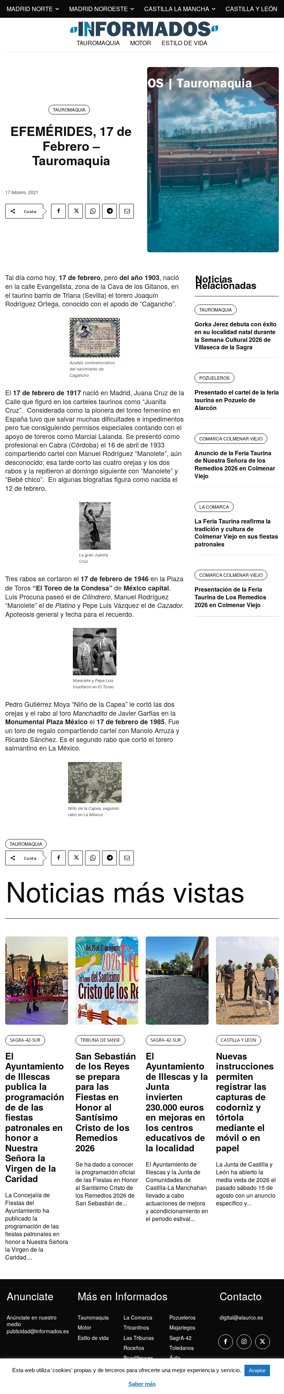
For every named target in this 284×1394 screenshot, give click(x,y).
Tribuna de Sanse (100, 1040)
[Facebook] (58, 211)
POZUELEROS (214, 378)
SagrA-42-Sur (25, 1040)
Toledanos (181, 1347)
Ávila (174, 1357)
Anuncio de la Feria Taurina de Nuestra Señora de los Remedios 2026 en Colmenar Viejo (235, 464)
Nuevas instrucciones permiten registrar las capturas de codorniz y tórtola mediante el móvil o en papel (245, 1101)
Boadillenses (138, 1357)
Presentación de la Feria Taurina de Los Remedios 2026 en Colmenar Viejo (230, 597)
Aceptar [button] (257, 1370)
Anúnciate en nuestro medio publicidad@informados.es (38, 1324)
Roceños (134, 1347)
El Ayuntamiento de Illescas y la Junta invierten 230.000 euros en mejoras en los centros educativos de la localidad (177, 1101)
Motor (84, 1327)
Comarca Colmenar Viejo (231, 438)
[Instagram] (244, 1341)
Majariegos (182, 1327)
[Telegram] (109, 211)
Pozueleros (182, 1317)
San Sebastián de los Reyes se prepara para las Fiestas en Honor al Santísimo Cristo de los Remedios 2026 (105, 1101)
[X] (75, 211)
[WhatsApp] (92, 211)
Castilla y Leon (238, 1040)
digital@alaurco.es (241, 1317)
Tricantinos (136, 1327)
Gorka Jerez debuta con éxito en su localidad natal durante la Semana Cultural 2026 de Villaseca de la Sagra (236, 335)
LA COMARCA (214, 506)
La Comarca (138, 1317)
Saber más (142, 1384)
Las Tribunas (139, 1337)
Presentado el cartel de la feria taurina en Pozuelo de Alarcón (237, 400)
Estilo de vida (93, 1337)
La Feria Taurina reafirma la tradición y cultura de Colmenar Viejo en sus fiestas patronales (236, 532)
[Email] (126, 211)
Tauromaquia (69, 109)
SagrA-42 (180, 1337)
